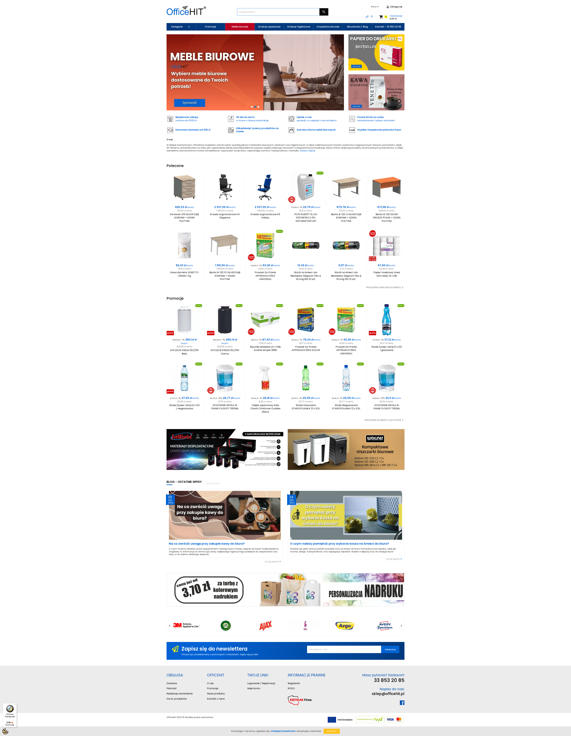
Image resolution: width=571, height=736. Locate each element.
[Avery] (385, 625)
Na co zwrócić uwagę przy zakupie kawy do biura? (207, 544)
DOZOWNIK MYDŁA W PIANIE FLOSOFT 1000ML (225, 407)
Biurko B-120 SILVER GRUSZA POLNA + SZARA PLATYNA (387, 218)
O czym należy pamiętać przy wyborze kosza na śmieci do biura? (339, 544)
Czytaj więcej (272, 561)
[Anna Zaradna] (305, 625)
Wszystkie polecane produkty (385, 287)
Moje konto (253, 688)
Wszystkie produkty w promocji (384, 420)
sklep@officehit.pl (388, 693)
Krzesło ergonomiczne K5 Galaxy (265, 216)
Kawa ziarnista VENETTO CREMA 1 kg (184, 274)
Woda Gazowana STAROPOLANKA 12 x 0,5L (306, 407)
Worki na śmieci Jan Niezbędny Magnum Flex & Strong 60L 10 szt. (305, 276)
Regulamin (294, 683)
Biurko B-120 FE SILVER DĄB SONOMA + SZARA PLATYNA (224, 276)
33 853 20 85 (389, 680)
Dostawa (172, 683)
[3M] (186, 625)
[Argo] (345, 625)
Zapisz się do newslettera (214, 648)
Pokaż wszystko (213, 483)
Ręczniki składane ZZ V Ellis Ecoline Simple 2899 (265, 348)
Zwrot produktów (177, 698)
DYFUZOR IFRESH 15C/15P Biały (184, 352)
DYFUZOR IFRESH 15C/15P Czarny (225, 352)
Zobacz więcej (307, 150)
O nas (210, 683)
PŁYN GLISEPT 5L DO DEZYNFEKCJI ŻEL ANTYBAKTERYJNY (305, 218)
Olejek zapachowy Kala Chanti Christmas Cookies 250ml (265, 409)
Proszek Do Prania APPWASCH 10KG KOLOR (306, 348)
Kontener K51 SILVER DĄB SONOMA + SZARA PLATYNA (184, 218)
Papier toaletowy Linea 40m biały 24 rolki (386, 274)
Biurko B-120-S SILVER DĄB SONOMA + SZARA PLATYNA (346, 218)
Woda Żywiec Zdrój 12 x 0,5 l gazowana (386, 348)
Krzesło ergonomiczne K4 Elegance (225, 216)
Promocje (212, 688)
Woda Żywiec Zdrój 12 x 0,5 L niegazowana (184, 407)
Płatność (172, 688)
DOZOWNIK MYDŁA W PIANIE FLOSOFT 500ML (386, 407)
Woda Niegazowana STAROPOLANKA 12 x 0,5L (346, 407)
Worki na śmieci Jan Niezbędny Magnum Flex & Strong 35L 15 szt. (346, 276)
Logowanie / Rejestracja (261, 683)
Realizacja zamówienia (180, 693)
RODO (291, 688)
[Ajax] (266, 625)
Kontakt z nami (216, 698)
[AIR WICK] (226, 625)
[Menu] (15, 705)
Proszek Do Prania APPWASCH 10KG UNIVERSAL (265, 276)
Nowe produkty (216, 693)
